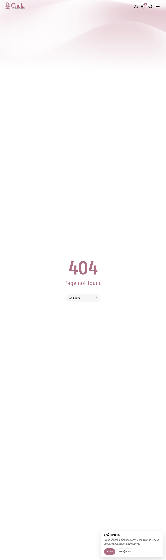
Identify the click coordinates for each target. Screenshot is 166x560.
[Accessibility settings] (136, 6)
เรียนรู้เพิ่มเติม (125, 551)
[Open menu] (157, 6)
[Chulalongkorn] (15, 6)
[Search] (150, 6)
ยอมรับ (110, 551)
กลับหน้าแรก (75, 298)
